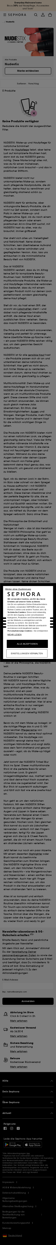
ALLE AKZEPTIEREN (27, 644)
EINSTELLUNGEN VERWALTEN (27, 653)
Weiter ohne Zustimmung (18, 589)
